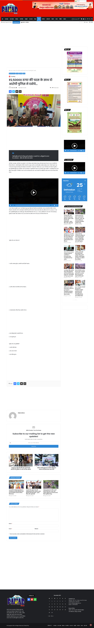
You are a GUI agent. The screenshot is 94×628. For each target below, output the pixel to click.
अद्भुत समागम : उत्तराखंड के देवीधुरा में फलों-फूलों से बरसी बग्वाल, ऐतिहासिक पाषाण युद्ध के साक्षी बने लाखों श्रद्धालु (38, 22)
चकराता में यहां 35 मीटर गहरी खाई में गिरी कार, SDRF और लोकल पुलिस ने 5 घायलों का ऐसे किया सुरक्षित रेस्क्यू (50, 492)
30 (52, 612)
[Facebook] (10, 91)
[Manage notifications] (91, 625)
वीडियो (60, 19)
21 (65, 606)
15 (49, 606)
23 (52, 609)
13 (62, 604)
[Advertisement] (47, 34)
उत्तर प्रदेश (12, 19)
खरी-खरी (48, 19)
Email (10, 528)
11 (57, 604)
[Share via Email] (16, 91)
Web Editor (13, 87)
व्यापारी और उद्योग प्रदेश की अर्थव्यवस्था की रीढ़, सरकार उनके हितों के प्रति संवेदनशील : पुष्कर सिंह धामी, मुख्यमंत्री (33, 492)
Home (11, 70)
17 (54, 606)
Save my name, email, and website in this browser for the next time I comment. (27, 533)
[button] (33, 192)
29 (49, 612)
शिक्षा (35, 19)
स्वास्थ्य (64, 19)
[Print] (20, 91)
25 (57, 609)
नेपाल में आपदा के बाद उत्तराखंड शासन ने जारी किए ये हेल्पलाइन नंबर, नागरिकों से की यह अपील (69, 255)
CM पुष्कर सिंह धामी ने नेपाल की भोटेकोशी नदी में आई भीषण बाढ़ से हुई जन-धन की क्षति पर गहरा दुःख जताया (69, 273)
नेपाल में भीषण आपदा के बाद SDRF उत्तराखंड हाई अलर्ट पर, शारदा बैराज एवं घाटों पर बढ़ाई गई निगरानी (80, 273)
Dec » (52, 616)
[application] (33, 192)
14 (65, 604)
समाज (57, 19)
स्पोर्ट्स (53, 19)
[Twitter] (13, 91)
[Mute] (54, 205)
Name (10, 523)
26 (60, 609)
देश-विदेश (21, 19)
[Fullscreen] (56, 205)
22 (49, 609)
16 (52, 606)
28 (65, 609)
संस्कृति (26, 19)
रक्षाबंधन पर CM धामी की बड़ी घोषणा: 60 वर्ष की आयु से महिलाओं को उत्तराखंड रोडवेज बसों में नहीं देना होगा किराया (69, 237)
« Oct (49, 616)
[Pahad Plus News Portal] (9, 8)
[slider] (32, 205)
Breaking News (12, 73)
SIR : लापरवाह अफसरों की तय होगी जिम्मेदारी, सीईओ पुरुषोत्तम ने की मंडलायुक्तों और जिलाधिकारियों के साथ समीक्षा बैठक (80, 291)
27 (62, 609)
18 (57, 606)
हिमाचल (17, 19)
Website (36, 528)
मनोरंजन (43, 19)
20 (62, 606)
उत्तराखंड (6, 19)
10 (54, 604)
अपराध (39, 19)
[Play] (10, 205)
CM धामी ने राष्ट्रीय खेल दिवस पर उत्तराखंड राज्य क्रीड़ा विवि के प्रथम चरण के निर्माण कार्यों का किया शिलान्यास (16, 492)
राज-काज (30, 19)
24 (54, 609)
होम (2, 19)
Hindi (78, 1)
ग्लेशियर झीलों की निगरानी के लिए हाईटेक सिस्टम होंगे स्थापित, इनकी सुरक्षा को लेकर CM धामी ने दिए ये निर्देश (79, 255)
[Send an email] (16, 87)
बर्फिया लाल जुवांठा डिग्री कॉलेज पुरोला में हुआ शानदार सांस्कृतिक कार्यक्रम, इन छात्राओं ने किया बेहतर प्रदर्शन (68, 290)
